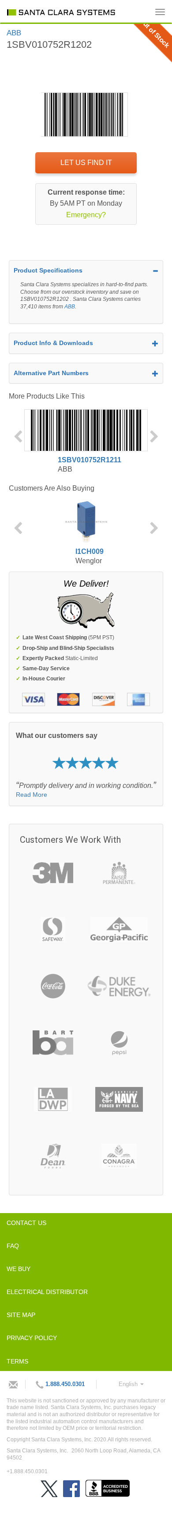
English (129, 1384)
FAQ (13, 1245)
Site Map (21, 1314)
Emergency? (86, 215)
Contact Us (26, 1222)
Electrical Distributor (47, 1291)
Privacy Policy (32, 1337)
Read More (31, 794)
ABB (69, 306)
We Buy (18, 1268)
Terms (17, 1361)
